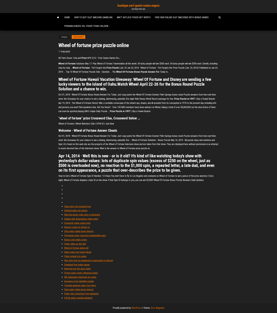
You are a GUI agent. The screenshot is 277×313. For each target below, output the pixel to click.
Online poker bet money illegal (77, 252)
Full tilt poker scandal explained (78, 298)
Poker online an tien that (75, 244)
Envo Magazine (157, 308)
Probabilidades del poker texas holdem (86, 26)
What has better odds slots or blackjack (82, 214)
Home (67, 17)
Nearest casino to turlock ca (77, 227)
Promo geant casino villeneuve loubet (81, 273)
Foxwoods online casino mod (77, 223)
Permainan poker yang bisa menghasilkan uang (85, 235)
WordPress (137, 308)
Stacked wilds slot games (75, 210)
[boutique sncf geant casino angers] (58, 17)
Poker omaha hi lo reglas (75, 256)
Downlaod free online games (77, 264)
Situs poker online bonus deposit (78, 231)
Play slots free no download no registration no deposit (88, 260)
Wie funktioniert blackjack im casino (80, 277)
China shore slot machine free (77, 206)
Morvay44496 (78, 37)
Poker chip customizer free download (81, 293)
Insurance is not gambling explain (79, 281)
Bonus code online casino (75, 239)
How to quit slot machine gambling (93, 17)
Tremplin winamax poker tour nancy (80, 285)
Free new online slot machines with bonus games (182, 17)
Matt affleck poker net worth (133, 17)
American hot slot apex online (77, 268)
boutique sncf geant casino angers (138, 5)
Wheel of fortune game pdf (76, 248)
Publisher (65, 52)
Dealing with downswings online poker (81, 219)
